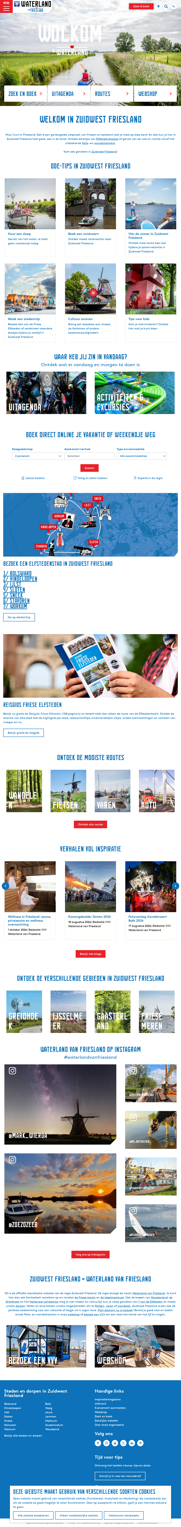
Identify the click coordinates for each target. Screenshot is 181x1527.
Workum (9, 1429)
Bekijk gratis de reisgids (23, 732)
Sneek (8, 1420)
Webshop (101, 1412)
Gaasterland (159, 1297)
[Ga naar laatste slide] (5, 886)
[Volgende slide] (175, 886)
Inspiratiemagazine (108, 1399)
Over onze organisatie (109, 1424)
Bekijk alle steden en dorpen (23, 1435)
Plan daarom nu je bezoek (115, 1310)
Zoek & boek (141, 6)
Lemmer (50, 1416)
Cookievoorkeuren (147, 1522)
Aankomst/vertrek (77, 449)
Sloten (8, 1416)
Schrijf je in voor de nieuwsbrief (120, 1476)
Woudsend (52, 1429)
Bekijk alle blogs (90, 954)
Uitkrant (100, 1403)
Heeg (48, 1408)
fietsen (99, 1306)
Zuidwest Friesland (104, 151)
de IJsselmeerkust (112, 1297)
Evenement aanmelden (110, 1408)
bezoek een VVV (94, 1314)
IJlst (6, 1412)
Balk (48, 1403)
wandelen (124, 1306)
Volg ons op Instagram (90, 1254)
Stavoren (10, 1425)
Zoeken (89, 468)
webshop (74, 1314)
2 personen (22, 456)
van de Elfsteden (151, 1301)
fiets (85, 143)
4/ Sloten (14, 589)
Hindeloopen (12, 1408)
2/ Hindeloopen (20, 578)
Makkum (51, 1420)
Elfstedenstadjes (107, 139)
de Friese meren (85, 1297)
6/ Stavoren (16, 600)
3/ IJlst (12, 584)
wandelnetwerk (104, 143)
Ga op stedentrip (19, 617)
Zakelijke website (106, 1420)
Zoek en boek (103, 1416)
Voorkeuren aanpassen (124, 1515)
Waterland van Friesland (148, 1293)
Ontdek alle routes (90, 824)
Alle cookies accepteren (33, 1515)
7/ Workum (15, 606)
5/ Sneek (13, 595)
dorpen (20, 1306)
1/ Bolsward (17, 573)
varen (109, 1306)
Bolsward (10, 1403)
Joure (48, 1412)
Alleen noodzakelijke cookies (79, 1515)
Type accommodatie (130, 449)
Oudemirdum (54, 1425)
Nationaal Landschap (44, 1301)
